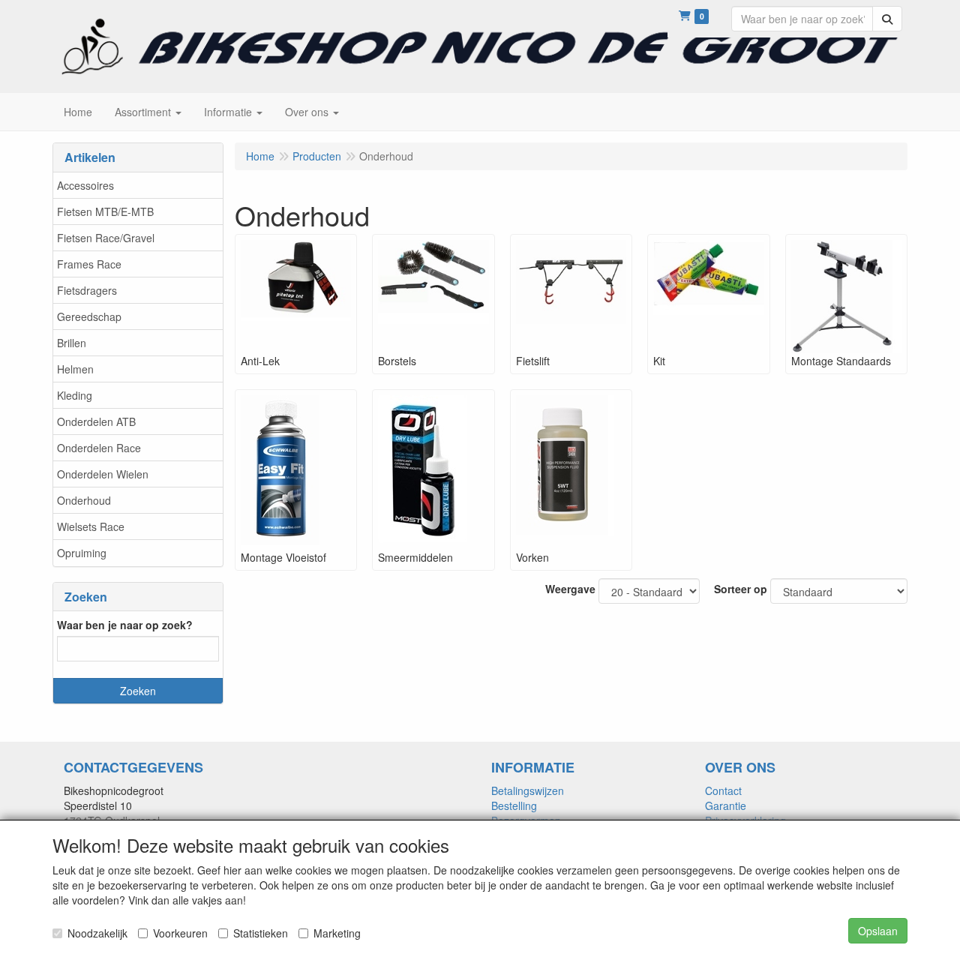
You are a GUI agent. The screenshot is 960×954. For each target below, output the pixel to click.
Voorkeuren (180, 933)
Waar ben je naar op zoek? (125, 624)
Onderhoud (84, 500)
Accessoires (85, 185)
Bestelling (514, 805)
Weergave (570, 588)
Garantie (725, 805)
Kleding (74, 395)
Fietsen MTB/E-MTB (105, 211)
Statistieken (260, 933)
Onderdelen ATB (96, 421)
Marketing (337, 933)
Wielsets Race (90, 526)
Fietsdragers (87, 290)
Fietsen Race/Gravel (105, 237)
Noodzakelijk (98, 933)
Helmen (75, 369)
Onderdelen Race (99, 447)
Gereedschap (89, 316)
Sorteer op (740, 588)
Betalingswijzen (527, 790)
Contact (723, 790)
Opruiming (81, 552)
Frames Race (89, 264)
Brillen (71, 342)
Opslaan (878, 930)
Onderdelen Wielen (102, 474)
